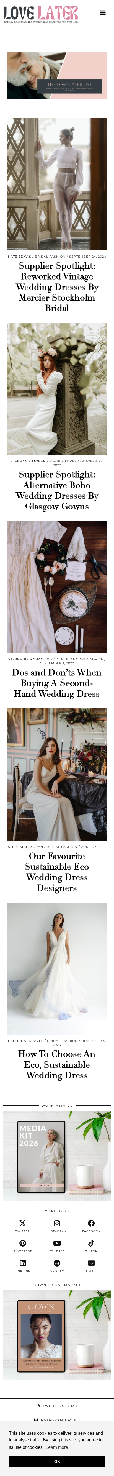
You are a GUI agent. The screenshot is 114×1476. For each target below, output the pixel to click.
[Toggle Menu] (103, 12)
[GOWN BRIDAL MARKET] (57, 1379)
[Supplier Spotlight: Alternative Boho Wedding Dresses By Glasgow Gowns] (57, 389)
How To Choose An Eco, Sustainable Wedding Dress (56, 1065)
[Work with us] (57, 1199)
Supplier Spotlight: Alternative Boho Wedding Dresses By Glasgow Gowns (57, 490)
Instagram (59, 1420)
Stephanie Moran (28, 461)
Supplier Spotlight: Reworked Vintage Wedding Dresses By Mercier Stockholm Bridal (57, 287)
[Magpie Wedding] (57, 15)
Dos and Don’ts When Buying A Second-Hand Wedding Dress (57, 683)
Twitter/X (59, 1406)
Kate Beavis (19, 256)
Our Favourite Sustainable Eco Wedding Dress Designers (57, 872)
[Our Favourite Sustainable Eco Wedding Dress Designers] (57, 774)
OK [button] (57, 1461)
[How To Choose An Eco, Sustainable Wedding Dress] (57, 969)
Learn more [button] (57, 1447)
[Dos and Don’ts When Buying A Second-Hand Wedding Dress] (57, 587)
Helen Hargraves (25, 1041)
